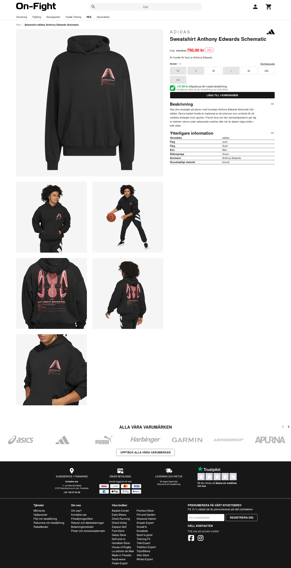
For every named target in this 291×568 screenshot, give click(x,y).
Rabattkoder (41, 527)
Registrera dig (241, 517)
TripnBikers (143, 551)
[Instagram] (200, 538)
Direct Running (121, 519)
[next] (288, 427)
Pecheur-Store (145, 510)
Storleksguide (267, 63)
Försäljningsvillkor (82, 519)
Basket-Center (120, 510)
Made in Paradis (121, 555)
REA (89, 17)
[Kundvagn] (268, 6)
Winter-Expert (145, 559)
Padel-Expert (119, 563)
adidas (180, 31)
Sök (145, 7)
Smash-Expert (145, 523)
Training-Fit (143, 539)
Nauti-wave (118, 559)
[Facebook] (191, 538)
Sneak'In (142, 527)
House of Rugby (121, 547)
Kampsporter (53, 17)
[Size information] (180, 64)
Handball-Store (121, 543)
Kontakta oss (71, 481)
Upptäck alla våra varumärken (145, 452)
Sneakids (142, 531)
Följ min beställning (45, 519)
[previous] (283, 427)
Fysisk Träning (73, 17)
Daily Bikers (119, 515)
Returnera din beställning (168, 484)
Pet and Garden (146, 515)
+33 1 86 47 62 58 (71, 492)
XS (178, 70)
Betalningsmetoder (82, 527)
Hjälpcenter (40, 515)
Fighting (37, 17)
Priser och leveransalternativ (88, 531)
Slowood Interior (146, 519)
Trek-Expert (143, 543)
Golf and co (118, 539)
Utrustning (21, 17)
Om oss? (76, 510)
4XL (178, 80)
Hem (18, 24)
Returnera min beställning (49, 523)
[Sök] (93, 6)
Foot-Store (118, 531)
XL (249, 70)
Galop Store (119, 535)
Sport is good (144, 535)
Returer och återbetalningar (87, 523)
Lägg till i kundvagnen (222, 95)
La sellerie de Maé (123, 551)
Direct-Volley (119, 523)
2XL (267, 70)
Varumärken (103, 17)
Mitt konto (39, 510)
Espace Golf (119, 527)
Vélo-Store (143, 555)
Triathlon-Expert (146, 547)
